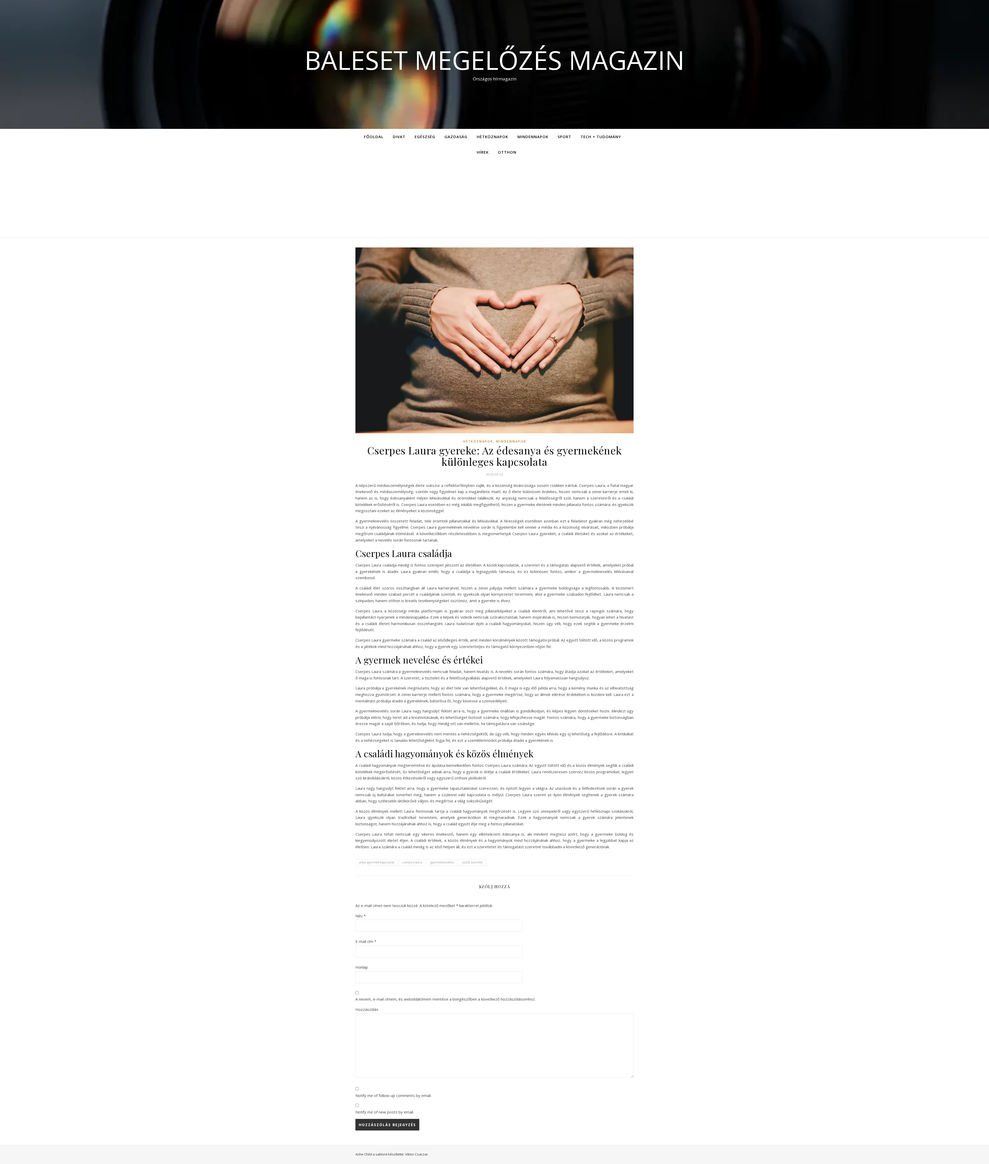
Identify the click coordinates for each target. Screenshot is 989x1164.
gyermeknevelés (442, 862)
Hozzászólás (366, 1009)
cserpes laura (412, 862)
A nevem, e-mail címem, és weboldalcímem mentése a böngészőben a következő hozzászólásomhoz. (445, 999)
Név (360, 915)
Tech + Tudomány (601, 136)
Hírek (483, 152)
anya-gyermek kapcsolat (376, 862)
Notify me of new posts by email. (384, 1112)
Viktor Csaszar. (417, 1154)
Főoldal (373, 136)
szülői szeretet (472, 862)
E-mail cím (365, 941)
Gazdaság (456, 136)
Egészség (425, 136)
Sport (564, 136)
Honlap (361, 967)
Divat (399, 136)
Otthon (507, 152)
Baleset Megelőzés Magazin (494, 60)
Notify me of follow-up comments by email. (393, 1095)
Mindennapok (532, 136)
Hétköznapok (492, 136)
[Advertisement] (494, 198)
